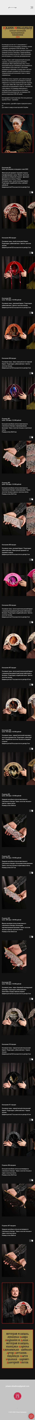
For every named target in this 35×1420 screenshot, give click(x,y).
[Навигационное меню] (32, 7)
